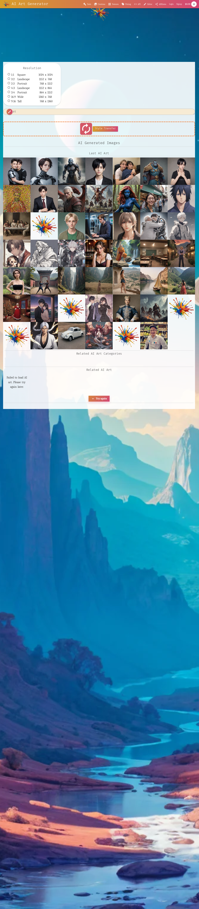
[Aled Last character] (99, 226)
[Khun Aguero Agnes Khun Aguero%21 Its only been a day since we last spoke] (181, 308)
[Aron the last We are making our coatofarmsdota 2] (154, 171)
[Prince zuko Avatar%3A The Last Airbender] (126, 335)
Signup (179, 4)
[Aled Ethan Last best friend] (71, 226)
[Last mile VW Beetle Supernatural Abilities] (71, 335)
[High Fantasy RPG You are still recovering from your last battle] (99, 198)
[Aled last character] (126, 226)
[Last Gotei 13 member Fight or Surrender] (44, 335)
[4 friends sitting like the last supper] (16, 226)
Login (171, 4)
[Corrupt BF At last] (44, 198)
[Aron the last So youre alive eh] (99, 171)
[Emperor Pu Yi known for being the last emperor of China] (126, 308)
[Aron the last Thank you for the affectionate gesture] (126, 171)
